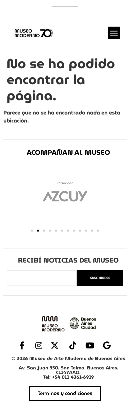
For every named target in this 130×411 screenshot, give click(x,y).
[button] (114, 33)
